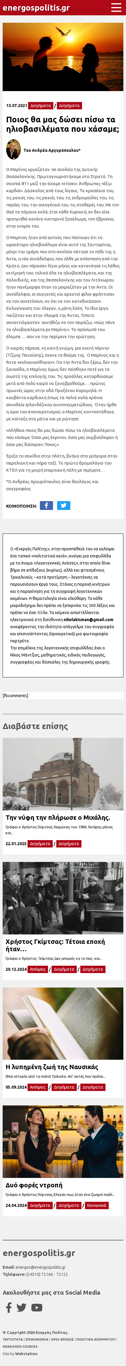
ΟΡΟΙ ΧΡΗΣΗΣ (63, 1339)
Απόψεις (38, 969)
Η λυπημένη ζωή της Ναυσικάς (52, 1066)
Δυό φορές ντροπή (34, 1185)
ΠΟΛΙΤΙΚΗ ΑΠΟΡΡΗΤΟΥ (95, 1339)
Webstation (26, 1354)
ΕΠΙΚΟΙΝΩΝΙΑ (37, 1339)
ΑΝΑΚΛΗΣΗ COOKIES (20, 1346)
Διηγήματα (40, 105)
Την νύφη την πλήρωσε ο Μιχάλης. (58, 817)
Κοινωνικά (96, 1205)
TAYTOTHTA (13, 1339)
